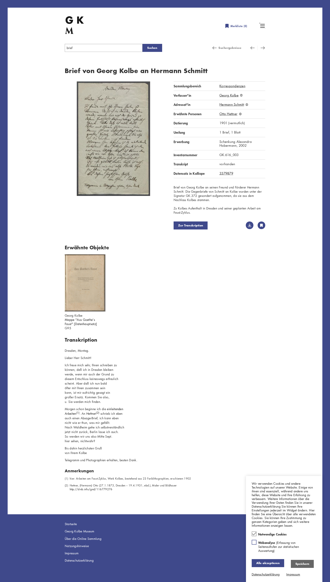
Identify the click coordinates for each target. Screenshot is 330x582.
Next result (261, 48)
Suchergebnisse (229, 48)
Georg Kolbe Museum (79, 531)
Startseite (71, 524)
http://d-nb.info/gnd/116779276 (91, 489)
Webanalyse (278, 547)
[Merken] (261, 225)
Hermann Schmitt (231, 104)
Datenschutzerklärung (79, 560)
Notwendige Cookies (272, 534)
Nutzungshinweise (77, 546)
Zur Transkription (190, 225)
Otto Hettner (228, 114)
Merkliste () (239, 26)
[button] (262, 26)
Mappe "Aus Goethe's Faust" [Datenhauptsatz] (81, 322)
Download (249, 225)
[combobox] (103, 48)
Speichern (302, 564)
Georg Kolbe (229, 95)
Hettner (92, 413)
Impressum (71, 553)
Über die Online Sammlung (83, 539)
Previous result (254, 48)
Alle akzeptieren (268, 563)
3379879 (226, 173)
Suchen (152, 48)
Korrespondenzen (232, 86)
